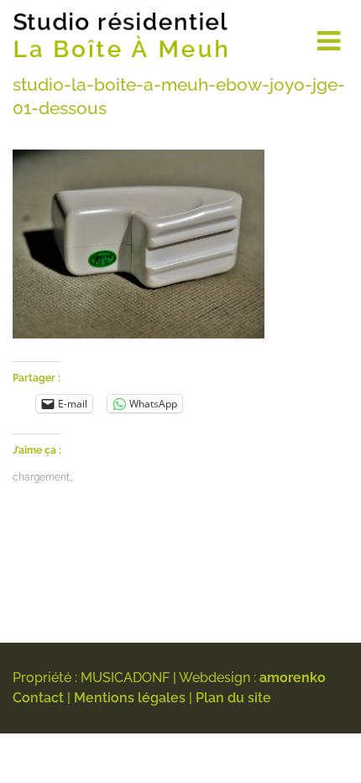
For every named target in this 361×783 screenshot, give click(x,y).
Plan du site (233, 698)
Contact (38, 698)
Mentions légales (130, 698)
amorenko (292, 678)
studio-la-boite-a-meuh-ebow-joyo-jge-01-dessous (179, 96)
